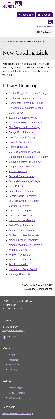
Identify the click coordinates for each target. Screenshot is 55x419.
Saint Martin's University (22, 191)
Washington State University (24, 235)
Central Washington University (25, 98)
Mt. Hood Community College (24, 152)
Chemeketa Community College (26, 103)
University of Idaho (19, 205)
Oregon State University (21, 166)
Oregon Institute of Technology (25, 161)
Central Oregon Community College (28, 93)
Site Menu (45, 32)
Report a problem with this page (17, 413)
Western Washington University (25, 245)
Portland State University (22, 176)
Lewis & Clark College (21, 142)
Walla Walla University (21, 225)
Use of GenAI (15, 397)
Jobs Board (27, 14)
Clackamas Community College (26, 108)
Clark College (16, 112)
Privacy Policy (16, 388)
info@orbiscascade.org (13, 330)
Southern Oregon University (24, 201)
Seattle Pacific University (22, 196)
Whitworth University (20, 254)
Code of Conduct (17, 392)
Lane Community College (22, 137)
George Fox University (21, 132)
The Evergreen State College (24, 127)
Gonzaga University (19, 274)
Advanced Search (45, 26)
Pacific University (18, 171)
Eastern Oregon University (23, 117)
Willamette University (20, 259)
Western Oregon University (23, 240)
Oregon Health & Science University (28, 157)
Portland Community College (24, 181)
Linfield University (18, 147)
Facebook (12, 336)
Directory (46, 14)
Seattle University (18, 264)
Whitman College (18, 249)
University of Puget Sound (23, 269)
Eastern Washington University (25, 122)
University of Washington (22, 220)
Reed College (16, 186)
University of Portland (20, 215)
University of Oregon (20, 210)
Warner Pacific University (22, 230)
